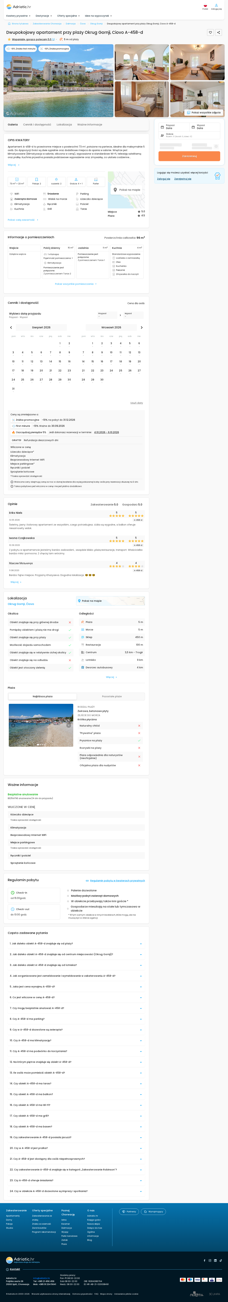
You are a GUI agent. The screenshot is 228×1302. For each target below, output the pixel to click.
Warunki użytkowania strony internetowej (51, 1294)
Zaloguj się (163, 179)
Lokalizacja (64, 124)
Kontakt (15, 1269)
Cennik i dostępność (37, 124)
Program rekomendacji (44, 1232)
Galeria (13, 124)
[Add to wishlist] (210, 32)
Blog (89, 1240)
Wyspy (64, 1232)
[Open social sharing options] (218, 32)
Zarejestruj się (182, 179)
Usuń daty (136, 403)
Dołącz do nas (94, 1227)
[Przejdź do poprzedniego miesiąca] (12, 327)
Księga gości (94, 1219)
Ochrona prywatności (82, 1294)
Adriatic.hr (92, 1215)
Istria (63, 1219)
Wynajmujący (156, 1211)
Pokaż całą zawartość (21, 220)
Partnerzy (131, 1211)
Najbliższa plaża (42, 696)
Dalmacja (66, 1227)
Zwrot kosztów (39, 1227)
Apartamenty (13, 1215)
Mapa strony (106, 1294)
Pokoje (9, 1223)
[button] (58, 80)
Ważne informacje (89, 124)
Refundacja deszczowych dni (41, 440)
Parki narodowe (69, 1236)
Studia (9, 1227)
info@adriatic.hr (41, 1278)
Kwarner (65, 1223)
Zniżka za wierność (41, 1223)
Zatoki (64, 1240)
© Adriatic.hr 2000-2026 (18, 1294)
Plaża (64, 1244)
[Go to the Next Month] (141, 327)
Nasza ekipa (93, 1223)
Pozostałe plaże (112, 696)
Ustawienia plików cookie (126, 1294)
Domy (9, 1219)
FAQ (96, 1294)
